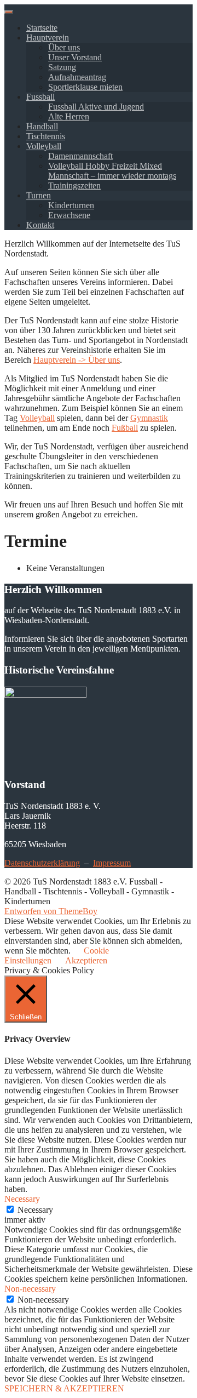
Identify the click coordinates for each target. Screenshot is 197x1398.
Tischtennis (45, 136)
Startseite (41, 27)
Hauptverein (47, 37)
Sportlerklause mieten (85, 87)
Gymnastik (149, 418)
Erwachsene (69, 215)
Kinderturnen (71, 205)
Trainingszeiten (74, 185)
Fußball (125, 427)
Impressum (112, 863)
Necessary (35, 1209)
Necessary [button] (22, 1198)
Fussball (40, 96)
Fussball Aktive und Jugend (96, 106)
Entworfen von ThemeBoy (50, 911)
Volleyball (43, 146)
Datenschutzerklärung (42, 863)
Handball (42, 126)
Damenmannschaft (80, 156)
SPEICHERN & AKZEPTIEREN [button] (64, 1388)
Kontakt (40, 225)
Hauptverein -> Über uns (76, 359)
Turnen (38, 195)
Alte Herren (68, 116)
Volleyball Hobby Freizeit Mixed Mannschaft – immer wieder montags (112, 170)
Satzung (62, 67)
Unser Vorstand (75, 57)
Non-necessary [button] (30, 1288)
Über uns (64, 47)
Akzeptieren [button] (86, 960)
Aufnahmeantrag (77, 77)
